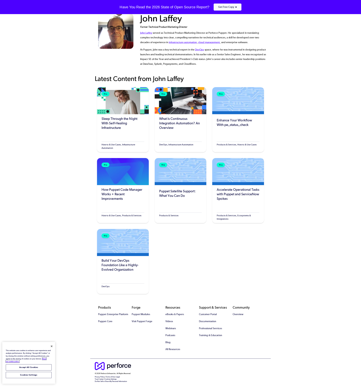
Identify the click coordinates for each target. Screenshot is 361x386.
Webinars (170, 328)
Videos (169, 321)
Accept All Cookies (28, 367)
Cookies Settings (28, 375)
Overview (238, 314)
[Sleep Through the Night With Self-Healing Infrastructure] (123, 119)
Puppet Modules (141, 314)
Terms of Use (110, 377)
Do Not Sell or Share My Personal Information (111, 381)
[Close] (52, 346)
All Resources (172, 349)
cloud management (209, 42)
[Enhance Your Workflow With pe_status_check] (238, 119)
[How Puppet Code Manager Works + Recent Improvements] (123, 190)
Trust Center (99, 379)
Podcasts (170, 335)
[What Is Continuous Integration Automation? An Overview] (180, 119)
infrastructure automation (183, 42)
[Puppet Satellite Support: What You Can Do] (180, 190)
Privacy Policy (100, 377)
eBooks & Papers (174, 314)
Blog (167, 342)
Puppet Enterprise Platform (113, 314)
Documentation (207, 321)
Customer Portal (208, 314)
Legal (118, 377)
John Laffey (146, 32)
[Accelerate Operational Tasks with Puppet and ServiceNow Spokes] (238, 190)
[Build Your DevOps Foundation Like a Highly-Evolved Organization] (123, 261)
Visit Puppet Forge (142, 321)
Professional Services (210, 328)
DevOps (199, 49)
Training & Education (210, 335)
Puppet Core (105, 321)
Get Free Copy (226, 6)
